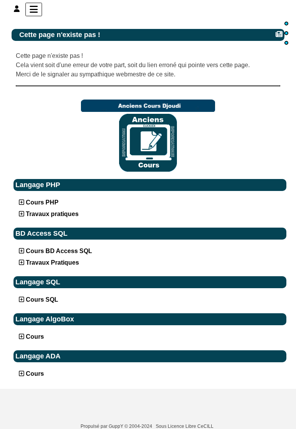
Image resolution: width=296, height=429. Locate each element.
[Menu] (33, 9)
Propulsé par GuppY (102, 426)
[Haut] (286, 23)
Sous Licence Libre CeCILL (185, 426)
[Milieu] (286, 33)
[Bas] (286, 43)
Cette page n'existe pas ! (59, 35)
